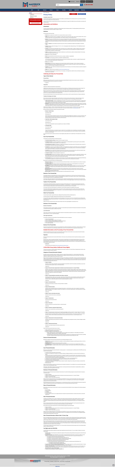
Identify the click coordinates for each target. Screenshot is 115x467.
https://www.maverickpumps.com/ (64, 69)
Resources (83, 10)
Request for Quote (82, 14)
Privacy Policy (46, 461)
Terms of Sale (56, 461)
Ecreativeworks (67, 461)
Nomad (51, 10)
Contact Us (83, 1)
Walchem (44, 10)
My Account (72, 1)
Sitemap (51, 461)
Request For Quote (89, 1)
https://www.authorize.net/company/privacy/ (62, 245)
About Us (77, 1)
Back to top (58, 466)
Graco (57, 10)
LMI (38, 10)
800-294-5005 (89, 5)
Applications (76, 10)
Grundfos (64, 10)
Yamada (70, 10)
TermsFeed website (75, 107)
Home (44, 12)
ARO (32, 10)
